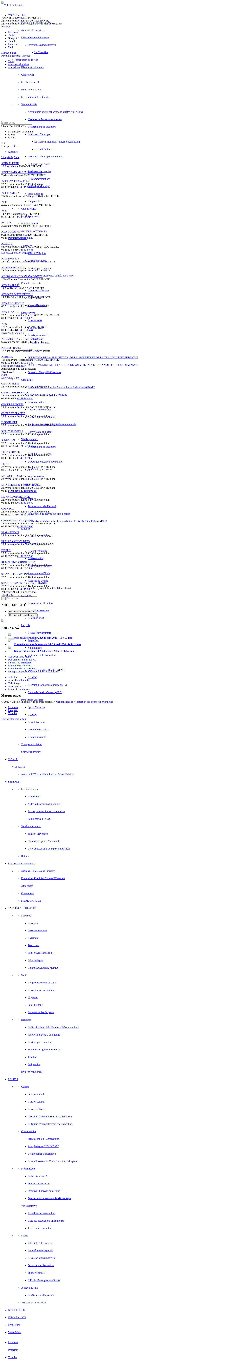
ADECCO (7, 243)
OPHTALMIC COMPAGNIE (17, 520)
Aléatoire (13, 151)
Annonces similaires (18, 64)
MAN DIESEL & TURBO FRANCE (21, 484)
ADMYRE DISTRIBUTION (17, 294)
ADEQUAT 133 (10, 258)
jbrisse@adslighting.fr (12, 333)
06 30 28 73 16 (25, 216)
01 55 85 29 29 (25, 469)
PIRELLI (6, 550)
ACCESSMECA (10, 193)
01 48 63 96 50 (25, 502)
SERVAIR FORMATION (15, 574)
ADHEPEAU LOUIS (13, 267)
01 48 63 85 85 (25, 249)
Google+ (12, 38)
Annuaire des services (19, 665)
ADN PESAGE (9, 312)
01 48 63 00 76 (25, 318)
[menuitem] (116, 361)
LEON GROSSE (10, 452)
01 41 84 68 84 (25, 398)
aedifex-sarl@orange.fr (13, 365)
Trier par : (9, 146)
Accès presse (15, 686)
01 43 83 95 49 (25, 362)
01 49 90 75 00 (25, 526)
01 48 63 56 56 (25, 568)
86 (11, 595)
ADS (4, 324)
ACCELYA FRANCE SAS (15, 181)
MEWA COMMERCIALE (15, 496)
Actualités (13, 677)
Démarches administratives (22, 659)
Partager (5, 26)
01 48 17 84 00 (25, 187)
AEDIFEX (7, 356)
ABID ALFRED (10, 163)
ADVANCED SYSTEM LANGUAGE (22, 339)
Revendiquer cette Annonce (15, 55)
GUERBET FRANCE (13, 413)
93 (11, 371)
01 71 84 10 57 (25, 446)
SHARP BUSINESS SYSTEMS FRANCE (24, 583)
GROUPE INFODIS (12, 404)
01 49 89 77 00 (25, 556)
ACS (4, 211)
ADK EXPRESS (10, 285)
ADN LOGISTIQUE (12, 303)
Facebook (13, 32)
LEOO (5, 464)
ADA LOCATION (11, 231)
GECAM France (10, 383)
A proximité (14, 67)
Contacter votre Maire (19, 656)
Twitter (11, 35)
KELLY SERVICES (12, 431)
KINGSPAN (8, 440)
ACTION (6, 222)
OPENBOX (7, 508)
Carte (11, 61)
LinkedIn (13, 44)
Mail (10, 47)
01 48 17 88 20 (25, 589)
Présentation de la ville (26, 59)
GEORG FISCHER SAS (14, 392)
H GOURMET (9, 422)
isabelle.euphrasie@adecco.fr (16, 252)
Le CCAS (20, 766)
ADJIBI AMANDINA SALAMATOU (22, 276)
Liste (3, 157)
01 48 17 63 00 (25, 490)
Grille (10, 157)
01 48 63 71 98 (25, 514)
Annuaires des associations (22, 668)
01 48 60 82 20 (25, 237)
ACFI (4, 202)
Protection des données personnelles (94, 701)
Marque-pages (8, 52)
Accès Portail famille (19, 680)
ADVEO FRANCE (11, 347)
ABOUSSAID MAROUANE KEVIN (21, 172)
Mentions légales (64, 701)
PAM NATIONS (10, 532)
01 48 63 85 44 (25, 330)
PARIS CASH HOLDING (15, 541)
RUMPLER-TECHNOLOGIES (18, 562)
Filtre (4, 143)
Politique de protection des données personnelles (33, 671)
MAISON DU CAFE (12, 475)
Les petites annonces (18, 689)
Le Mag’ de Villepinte (19, 662)
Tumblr (12, 41)
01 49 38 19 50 (25, 458)
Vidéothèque (14, 683)
